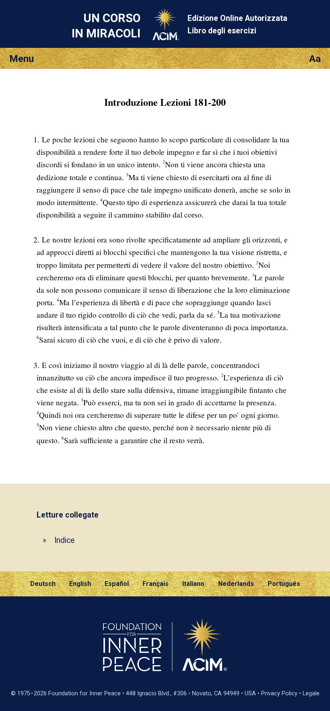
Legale (311, 693)
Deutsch (43, 584)
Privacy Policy (279, 693)
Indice (64, 540)
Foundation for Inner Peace (84, 693)
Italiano (193, 584)
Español (117, 584)
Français (155, 584)
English (80, 584)
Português (284, 584)
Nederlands (236, 584)
